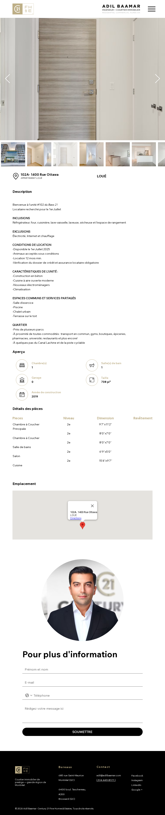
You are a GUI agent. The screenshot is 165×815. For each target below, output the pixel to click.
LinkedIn (136, 785)
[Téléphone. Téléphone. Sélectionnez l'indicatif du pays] (29, 695)
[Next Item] (157, 79)
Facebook (137, 775)
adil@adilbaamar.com (109, 775)
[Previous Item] (7, 79)
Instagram (137, 780)
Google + (136, 789)
